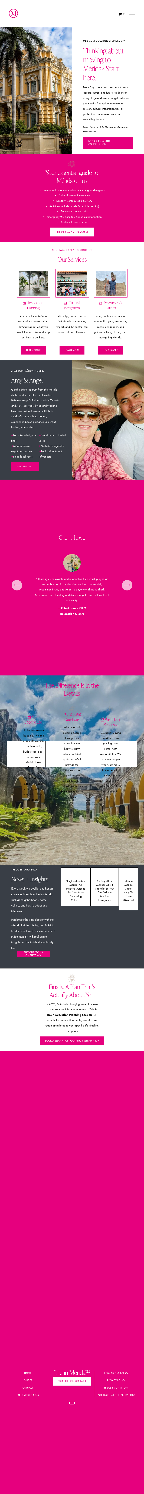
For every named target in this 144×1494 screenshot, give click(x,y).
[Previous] (17, 585)
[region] (72, 585)
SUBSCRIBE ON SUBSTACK (72, 1381)
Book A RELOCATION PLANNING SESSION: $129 (72, 1040)
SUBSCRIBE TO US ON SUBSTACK (33, 954)
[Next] (127, 585)
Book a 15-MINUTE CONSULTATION (99, 143)
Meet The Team (25, 466)
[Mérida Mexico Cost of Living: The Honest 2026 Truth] (128, 872)
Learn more (33, 350)
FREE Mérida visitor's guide (72, 232)
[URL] (72, 1403)
